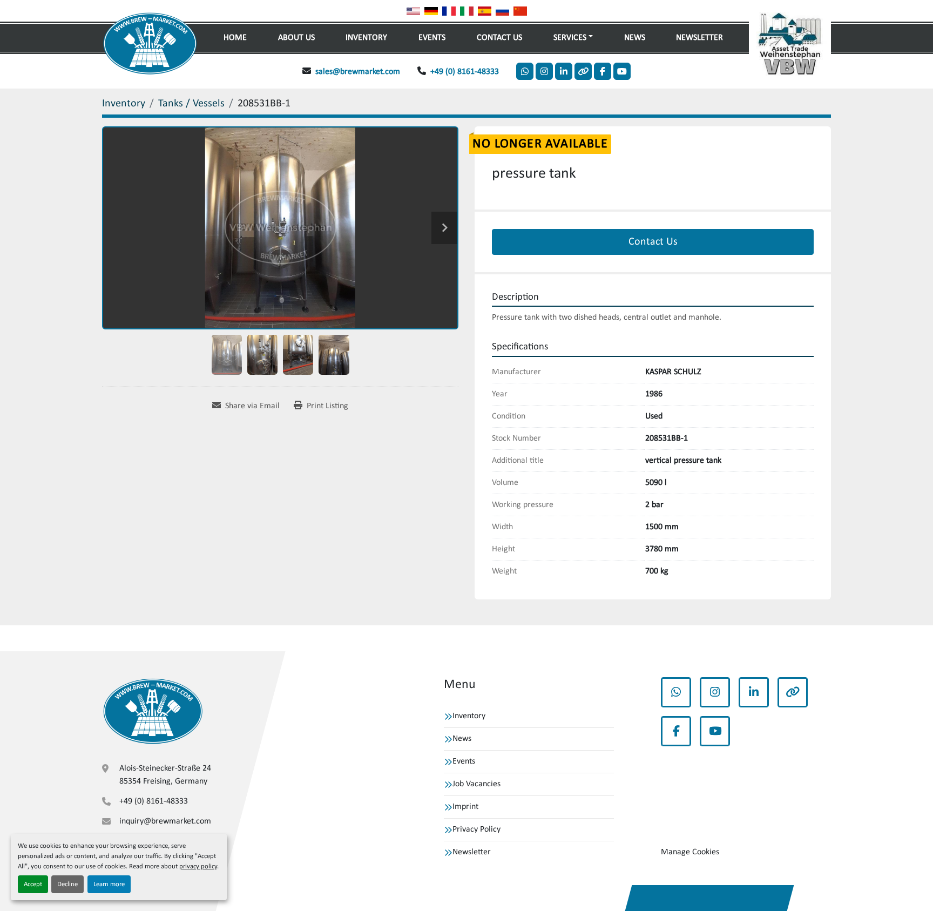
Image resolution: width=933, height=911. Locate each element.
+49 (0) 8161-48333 (464, 72)
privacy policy (198, 866)
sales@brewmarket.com (357, 72)
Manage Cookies (690, 852)
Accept (33, 884)
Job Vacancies (476, 784)
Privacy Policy (476, 829)
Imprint (465, 806)
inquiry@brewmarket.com (165, 821)
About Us (296, 37)
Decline (67, 884)
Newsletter (699, 37)
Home (235, 37)
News (634, 37)
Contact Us (499, 37)
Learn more (109, 884)
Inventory (366, 37)
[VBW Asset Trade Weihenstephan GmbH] (153, 711)
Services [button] (569, 37)
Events (431, 37)
